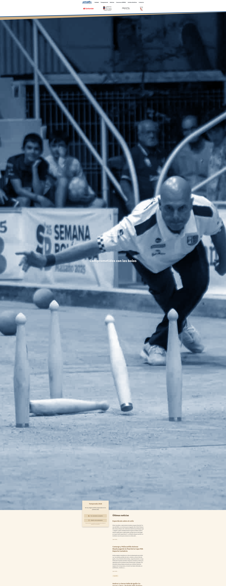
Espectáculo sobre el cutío (123, 521)
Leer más (114, 539)
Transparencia (104, 2)
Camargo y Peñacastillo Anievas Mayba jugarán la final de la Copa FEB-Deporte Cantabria (127, 549)
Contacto (141, 2)
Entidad (97, 2)
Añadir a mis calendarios (97, 520)
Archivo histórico (132, 2)
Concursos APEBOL (121, 2)
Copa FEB (115, 576)
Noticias (112, 2)
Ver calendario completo (97, 516)
